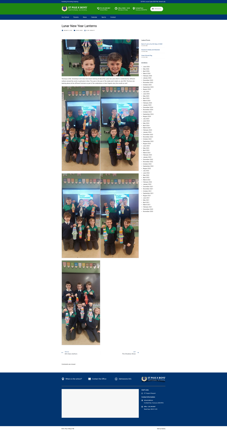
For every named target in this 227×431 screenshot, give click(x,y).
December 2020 (148, 209)
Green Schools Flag (146, 55)
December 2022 (148, 159)
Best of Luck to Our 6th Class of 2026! (151, 44)
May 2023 (146, 148)
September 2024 (148, 114)
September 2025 (148, 87)
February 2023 (147, 155)
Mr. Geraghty (91, 30)
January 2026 (147, 78)
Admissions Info (125, 379)
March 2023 (146, 153)
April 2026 (146, 71)
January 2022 (147, 184)
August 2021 (147, 195)
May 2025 (146, 96)
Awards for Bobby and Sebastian (150, 49)
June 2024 (146, 121)
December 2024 (148, 107)
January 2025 (147, 105)
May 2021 (146, 200)
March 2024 (146, 128)
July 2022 (146, 171)
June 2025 (146, 94)
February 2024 (147, 130)
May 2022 (146, 175)
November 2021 (148, 189)
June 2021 (146, 198)
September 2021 (148, 193)
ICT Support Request (150, 393)
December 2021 (148, 186)
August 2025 (147, 89)
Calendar (94, 17)
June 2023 (146, 146)
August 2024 (147, 116)
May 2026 (146, 69)
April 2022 (146, 177)
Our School (65, 17)
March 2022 (146, 180)
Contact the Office (99, 379)
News (85, 17)
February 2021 (147, 207)
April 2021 (146, 202)
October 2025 (147, 85)
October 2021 (147, 191)
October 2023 (147, 139)
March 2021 (146, 204)
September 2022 (148, 166)
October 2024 (147, 112)
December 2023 (148, 134)
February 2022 (147, 182)
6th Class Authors (71, 354)
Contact (113, 17)
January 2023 (147, 157)
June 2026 (146, 67)
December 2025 (148, 80)
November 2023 (148, 137)
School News (79, 30)
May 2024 (146, 123)
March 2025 (146, 100)
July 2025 (146, 91)
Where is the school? (74, 379)
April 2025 (146, 98)
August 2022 (147, 168)
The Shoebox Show (129, 354)
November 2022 (148, 162)
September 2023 (148, 141)
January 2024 (147, 132)
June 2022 (146, 173)
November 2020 (148, 211)
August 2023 (147, 143)
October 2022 (147, 164)
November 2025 (148, 82)
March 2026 (146, 73)
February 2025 (147, 103)
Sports (104, 17)
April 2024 (146, 125)
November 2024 (148, 109)
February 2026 (147, 76)
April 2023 (146, 150)
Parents (76, 17)
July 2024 (146, 119)
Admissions (158, 8)
